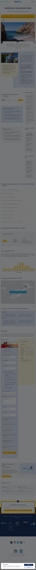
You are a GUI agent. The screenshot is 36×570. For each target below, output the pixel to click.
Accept (29, 564)
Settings (28, 567)
